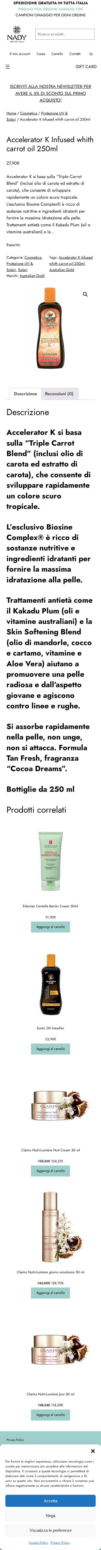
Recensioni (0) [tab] (59, 394)
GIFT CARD (86, 67)
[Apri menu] (7, 67)
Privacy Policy (60, 1542)
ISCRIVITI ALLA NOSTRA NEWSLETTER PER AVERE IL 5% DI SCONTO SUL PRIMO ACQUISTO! (50, 93)
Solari (22, 269)
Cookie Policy (38, 1542)
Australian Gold (61, 269)
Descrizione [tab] (25, 394)
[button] (93, 1451)
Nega (50, 1515)
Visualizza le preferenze (51, 1530)
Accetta (50, 1501)
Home (11, 113)
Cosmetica (28, 113)
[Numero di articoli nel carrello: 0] (91, 54)
